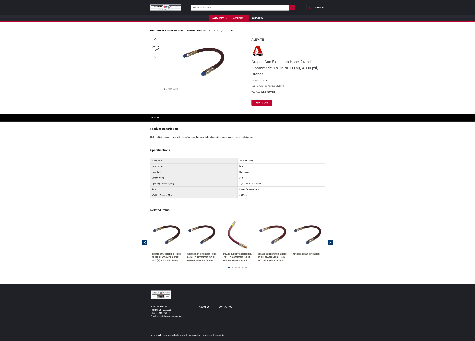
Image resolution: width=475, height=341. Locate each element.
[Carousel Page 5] (242, 267)
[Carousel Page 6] (246, 267)
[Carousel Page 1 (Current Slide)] (229, 267)
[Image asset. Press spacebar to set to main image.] (155, 48)
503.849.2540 (163, 313)
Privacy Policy (194, 335)
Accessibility (219, 335)
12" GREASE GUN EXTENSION (306, 254)
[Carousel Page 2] (232, 267)
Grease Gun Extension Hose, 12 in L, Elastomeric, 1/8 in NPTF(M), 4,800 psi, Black (237, 257)
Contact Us (257, 18)
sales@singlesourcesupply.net (170, 316)
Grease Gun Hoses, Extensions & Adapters (223, 31)
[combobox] (243, 7)
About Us (204, 306)
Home (152, 31)
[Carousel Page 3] (236, 267)
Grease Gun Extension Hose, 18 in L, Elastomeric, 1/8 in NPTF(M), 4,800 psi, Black (272, 257)
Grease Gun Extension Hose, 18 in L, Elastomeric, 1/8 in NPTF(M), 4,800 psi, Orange (166, 257)
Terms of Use (207, 335)
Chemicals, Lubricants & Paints (170, 31)
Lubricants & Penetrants (196, 31)
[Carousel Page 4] (239, 267)
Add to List (262, 102)
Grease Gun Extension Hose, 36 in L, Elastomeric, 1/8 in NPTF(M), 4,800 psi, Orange (201, 257)
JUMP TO (154, 117)
